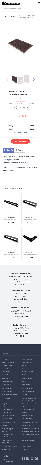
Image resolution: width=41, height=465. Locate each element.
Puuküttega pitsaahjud (9, 394)
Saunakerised (6, 385)
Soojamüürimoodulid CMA (29, 405)
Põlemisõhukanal (27, 415)
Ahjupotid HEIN (7, 418)
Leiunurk (25, 449)
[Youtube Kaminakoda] (32, 458)
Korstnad (5, 378)
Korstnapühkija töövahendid (7, 441)
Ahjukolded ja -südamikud (7, 370)
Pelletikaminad (7, 391)
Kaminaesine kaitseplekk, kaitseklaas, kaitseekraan (30, 430)
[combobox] (20, 8)
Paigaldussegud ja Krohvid (8, 430)
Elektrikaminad (7, 388)
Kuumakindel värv (28, 440)
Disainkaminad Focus (9, 362)
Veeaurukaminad (27, 388)
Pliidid (24, 375)
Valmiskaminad (27, 359)
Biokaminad (26, 385)
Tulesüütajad (26, 446)
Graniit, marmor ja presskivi (28, 411)
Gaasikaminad (27, 378)
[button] (39, 3)
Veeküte (24, 381)
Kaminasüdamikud (8, 366)
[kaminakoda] (10, 3)
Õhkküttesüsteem (8, 415)
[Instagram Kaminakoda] (27, 458)
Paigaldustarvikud (28, 425)
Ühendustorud (27, 418)
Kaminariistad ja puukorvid (7, 436)
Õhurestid (13, 17)
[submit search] (36, 8)
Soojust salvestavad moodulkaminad (29, 370)
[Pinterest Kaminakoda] (36, 458)
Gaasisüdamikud (7, 381)
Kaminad (5, 375)
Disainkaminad (27, 362)
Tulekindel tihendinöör (9, 446)
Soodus (4, 359)
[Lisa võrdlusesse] (21, 107)
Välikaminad (6, 398)
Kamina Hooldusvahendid (30, 434)
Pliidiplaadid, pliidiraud (29, 422)
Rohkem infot (21, 133)
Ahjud (24, 366)
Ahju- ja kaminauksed (9, 422)
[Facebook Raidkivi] (23, 458)
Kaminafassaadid (28, 391)
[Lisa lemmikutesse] (14, 107)
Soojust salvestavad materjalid (8, 405)
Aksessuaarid (6, 449)
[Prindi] (27, 107)
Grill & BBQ (25, 394)
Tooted (5, 17)
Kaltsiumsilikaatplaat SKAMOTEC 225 (29, 399)
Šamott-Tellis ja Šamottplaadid (7, 411)
